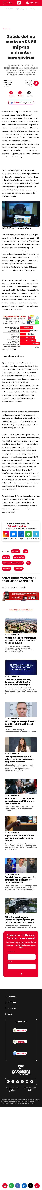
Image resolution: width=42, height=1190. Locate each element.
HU (28, 563)
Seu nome (11, 952)
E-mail (10, 961)
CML (25, 551)
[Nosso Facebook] (13, 1081)
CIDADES (33, 9)
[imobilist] (5, 1185)
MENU (10, 3)
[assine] (37, 1185)
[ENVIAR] (22, 974)
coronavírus (19, 557)
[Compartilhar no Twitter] (30, 1185)
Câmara (15, 551)
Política (7, 29)
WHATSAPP (9, 9)
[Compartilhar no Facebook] (17, 1185)
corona (6, 557)
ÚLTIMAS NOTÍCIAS (21, 9)
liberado (6, 569)
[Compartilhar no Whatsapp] (11, 1185)
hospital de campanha (13, 563)
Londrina (18, 569)
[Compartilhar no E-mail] (32, 1081)
